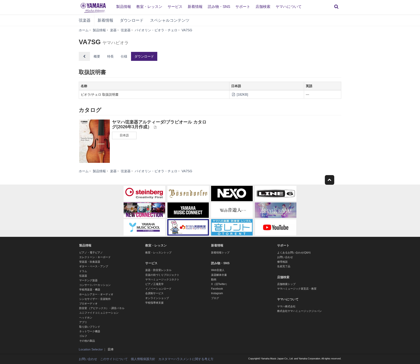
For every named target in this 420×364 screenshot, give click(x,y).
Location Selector (91, 349)
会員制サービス (154, 293)
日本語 (124, 135)
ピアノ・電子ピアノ (91, 252)
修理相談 (282, 261)
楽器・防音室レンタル (158, 270)
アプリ (83, 322)
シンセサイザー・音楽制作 (95, 299)
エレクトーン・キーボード (95, 257)
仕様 (124, 56)
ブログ (215, 298)
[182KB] (242, 94)
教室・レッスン (149, 7)
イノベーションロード (158, 288)
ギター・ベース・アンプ (93, 266)
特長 (110, 56)
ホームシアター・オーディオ (96, 294)
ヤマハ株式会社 (286, 306)
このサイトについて (114, 359)
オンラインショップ (157, 298)
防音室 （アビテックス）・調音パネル (101, 308)
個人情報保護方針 (143, 359)
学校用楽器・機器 (89, 289)
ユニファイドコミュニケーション (99, 312)
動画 (213, 279)
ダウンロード (132, 20)
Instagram (217, 293)
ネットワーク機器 (89, 331)
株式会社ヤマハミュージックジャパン (299, 311)
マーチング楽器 (88, 280)
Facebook (217, 288)
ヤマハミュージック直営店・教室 (297, 288)
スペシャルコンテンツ (169, 20)
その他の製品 (87, 340)
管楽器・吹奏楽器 (89, 261)
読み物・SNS (219, 7)
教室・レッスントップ (158, 252)
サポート (242, 7)
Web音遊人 (217, 270)
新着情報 (195, 7)
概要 (97, 56)
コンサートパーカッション (95, 285)
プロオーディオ (88, 303)
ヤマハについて (289, 7)
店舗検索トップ (286, 284)
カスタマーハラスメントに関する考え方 (186, 359)
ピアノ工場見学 (154, 284)
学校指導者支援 (154, 302)
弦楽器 (85, 20)
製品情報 (123, 7)
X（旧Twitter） (219, 284)
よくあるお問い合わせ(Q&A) (294, 252)
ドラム (83, 271)
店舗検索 (263, 7)
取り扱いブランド (89, 326)
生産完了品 (283, 266)
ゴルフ (83, 336)
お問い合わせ (285, 257)
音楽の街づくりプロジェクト (162, 274)
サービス (175, 7)
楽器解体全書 (219, 274)
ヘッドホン (85, 317)
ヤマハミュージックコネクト (162, 279)
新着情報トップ (220, 252)
